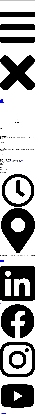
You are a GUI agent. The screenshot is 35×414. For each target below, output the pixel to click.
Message (1, 169)
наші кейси (30, 160)
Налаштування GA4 (2, 260)
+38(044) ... (17, 119)
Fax (0, 163)
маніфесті (10, 160)
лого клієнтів (27, 160)
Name (0, 165)
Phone (0, 166)
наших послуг (21, 160)
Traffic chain (1, 164)
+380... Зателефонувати (17, 122)
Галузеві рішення (2, 261)
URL (0, 167)
